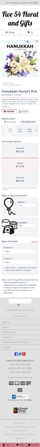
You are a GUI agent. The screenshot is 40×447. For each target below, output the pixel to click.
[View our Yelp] (24, 355)
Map (21, 444)
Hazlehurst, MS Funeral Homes (14, 419)
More (5, 106)
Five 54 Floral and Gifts (20, 18)
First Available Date (28, 122)
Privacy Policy (10, 434)
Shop (12, 32)
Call (7, 444)
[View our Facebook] (16, 355)
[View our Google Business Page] (20, 355)
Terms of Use (20, 438)
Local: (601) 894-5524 (20, 372)
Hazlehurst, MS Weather (15, 427)
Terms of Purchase (26, 434)
